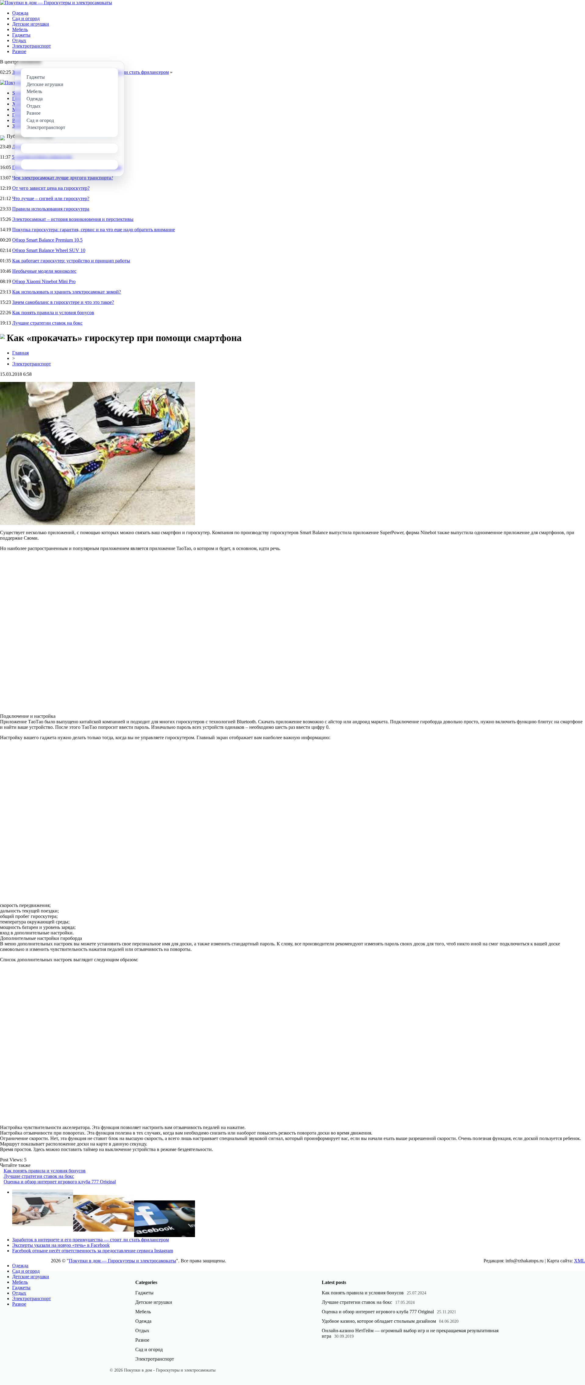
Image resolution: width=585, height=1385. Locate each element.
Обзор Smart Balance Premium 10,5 (47, 240)
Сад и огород (26, 18)
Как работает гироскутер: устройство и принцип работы (71, 260)
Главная (20, 352)
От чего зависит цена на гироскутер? (51, 188)
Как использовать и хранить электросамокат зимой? (66, 291)
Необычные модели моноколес (44, 271)
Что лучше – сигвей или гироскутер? (50, 198)
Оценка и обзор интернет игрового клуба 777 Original (60, 1181)
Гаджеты (21, 35)
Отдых (19, 40)
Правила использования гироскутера (50, 208)
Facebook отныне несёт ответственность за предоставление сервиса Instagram (92, 1250)
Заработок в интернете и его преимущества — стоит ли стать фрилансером (90, 1239)
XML (579, 1260)
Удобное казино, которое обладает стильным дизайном (379, 1321)
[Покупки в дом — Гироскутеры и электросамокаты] (56, 2)
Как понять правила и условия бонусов (53, 312)
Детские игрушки (30, 24)
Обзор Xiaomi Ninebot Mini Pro (44, 281)
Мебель (20, 29)
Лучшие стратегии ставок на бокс (47, 323)
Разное (19, 51)
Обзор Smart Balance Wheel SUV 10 (48, 250)
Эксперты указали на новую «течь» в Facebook (61, 1245)
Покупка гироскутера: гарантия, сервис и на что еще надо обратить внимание (93, 229)
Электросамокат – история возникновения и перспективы (72, 219)
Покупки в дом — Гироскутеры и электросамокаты (122, 1260)
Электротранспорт (31, 46)
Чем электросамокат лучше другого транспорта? (62, 177)
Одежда (20, 13)
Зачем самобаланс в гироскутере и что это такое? (63, 302)
